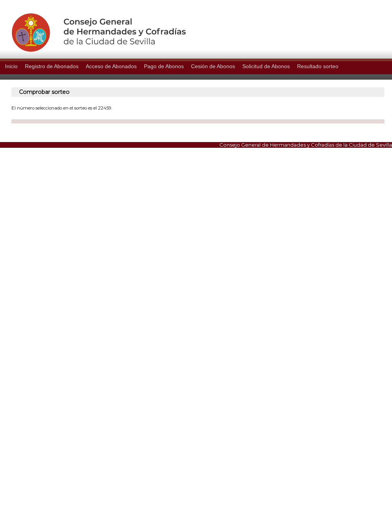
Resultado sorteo (317, 66)
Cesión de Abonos (213, 66)
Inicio (11, 66)
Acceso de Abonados (111, 66)
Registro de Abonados (51, 66)
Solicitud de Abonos (266, 66)
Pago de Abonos (164, 66)
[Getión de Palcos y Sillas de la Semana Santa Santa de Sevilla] (93, 50)
